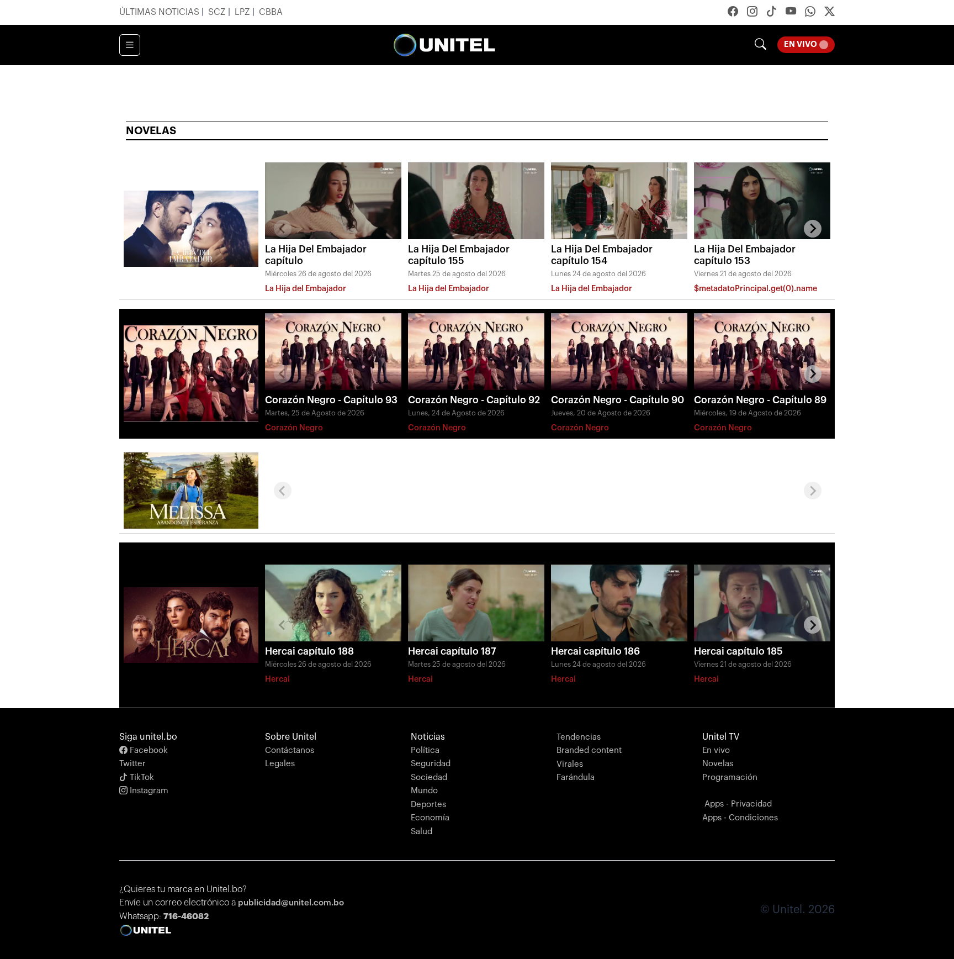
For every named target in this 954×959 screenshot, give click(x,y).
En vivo (716, 750)
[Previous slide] (283, 229)
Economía (430, 818)
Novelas (717, 764)
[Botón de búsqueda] (760, 45)
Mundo (424, 791)
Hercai (277, 679)
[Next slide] (813, 229)
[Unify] (444, 45)
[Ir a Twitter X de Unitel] (829, 13)
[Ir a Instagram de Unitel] (752, 13)
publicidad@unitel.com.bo (291, 903)
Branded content (589, 750)
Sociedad (429, 777)
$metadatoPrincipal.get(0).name (755, 288)
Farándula (575, 777)
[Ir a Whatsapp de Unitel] (810, 13)
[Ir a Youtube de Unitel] (791, 13)
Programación (729, 777)
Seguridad (431, 764)
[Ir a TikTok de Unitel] (771, 13)
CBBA (271, 12)
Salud (421, 832)
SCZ (218, 12)
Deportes (428, 804)
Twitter (132, 764)
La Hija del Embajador (305, 288)
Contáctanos (289, 750)
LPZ (243, 12)
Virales (569, 764)
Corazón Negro (294, 428)
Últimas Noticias (160, 12)
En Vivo (809, 42)
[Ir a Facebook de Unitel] (733, 13)
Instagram (148, 791)
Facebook (148, 750)
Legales (280, 764)
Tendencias (578, 737)
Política (425, 750)
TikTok (141, 777)
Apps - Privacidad (738, 804)
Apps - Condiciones (740, 818)
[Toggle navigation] (129, 45)
